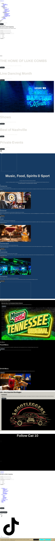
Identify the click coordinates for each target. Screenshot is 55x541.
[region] (27, 539)
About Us (4, 495)
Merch (2, 19)
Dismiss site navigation (2, 25)
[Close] (54, 539)
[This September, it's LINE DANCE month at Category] (38, 466)
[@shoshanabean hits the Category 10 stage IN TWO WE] (5, 464)
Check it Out (2, 372)
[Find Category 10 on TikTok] (11, 535)
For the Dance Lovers (7, 15)
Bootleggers (4, 394)
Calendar (3, 3)
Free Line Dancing (5, 4)
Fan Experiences (5, 12)
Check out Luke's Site (3, 512)
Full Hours (2, 508)
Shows (4, 5)
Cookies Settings (36, 539)
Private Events (3, 17)
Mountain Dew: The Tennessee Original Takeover (12, 303)
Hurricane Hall (6, 9)
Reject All (42, 539)
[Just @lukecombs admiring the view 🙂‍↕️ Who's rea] (49, 464)
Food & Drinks (3, 500)
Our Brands (4, 498)
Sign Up (1, 20)
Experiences (3, 6)
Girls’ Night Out (6, 14)
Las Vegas (4, 18)
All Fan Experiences (7, 13)
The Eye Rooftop (6, 11)
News (4, 496)
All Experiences (5, 7)
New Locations (5, 16)
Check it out (2, 191)
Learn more (2, 67)
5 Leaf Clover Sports (7, 10)
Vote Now (2, 136)
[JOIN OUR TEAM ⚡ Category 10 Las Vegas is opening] (27, 464)
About (2, 494)
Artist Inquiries (5, 497)
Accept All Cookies (47, 539)
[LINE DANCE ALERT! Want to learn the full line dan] (16, 464)
